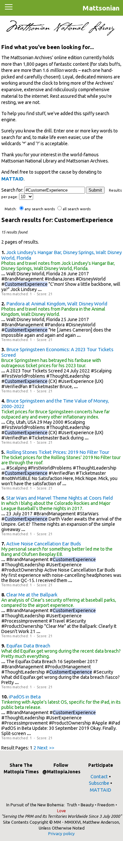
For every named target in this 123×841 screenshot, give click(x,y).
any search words (40, 209)
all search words (77, 209)
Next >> (45, 747)
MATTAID (12, 178)
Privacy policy (61, 833)
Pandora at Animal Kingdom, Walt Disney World (56, 303)
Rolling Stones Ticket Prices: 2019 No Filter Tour (57, 452)
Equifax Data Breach (28, 645)
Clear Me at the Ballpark (31, 594)
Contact (99, 776)
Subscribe (99, 783)
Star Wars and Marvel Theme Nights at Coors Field (59, 498)
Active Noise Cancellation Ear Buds (43, 543)
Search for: (12, 190)
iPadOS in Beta (25, 696)
